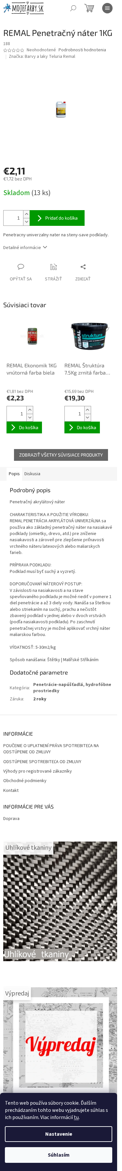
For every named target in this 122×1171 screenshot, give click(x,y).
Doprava (11, 818)
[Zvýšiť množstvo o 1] (26, 214)
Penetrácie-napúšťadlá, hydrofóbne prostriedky (72, 687)
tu (76, 1117)
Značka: (42, 56)
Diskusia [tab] (32, 474)
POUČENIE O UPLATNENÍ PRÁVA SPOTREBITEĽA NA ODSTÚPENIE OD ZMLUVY (51, 749)
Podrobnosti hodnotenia (82, 50)
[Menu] (107, 8)
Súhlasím (59, 1155)
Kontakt (11, 791)
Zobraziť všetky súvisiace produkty (61, 455)
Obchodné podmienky (25, 781)
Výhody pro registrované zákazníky (37, 771)
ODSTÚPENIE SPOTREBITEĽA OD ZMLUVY (42, 762)
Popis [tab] (14, 474)
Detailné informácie (22, 247)
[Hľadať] (73, 8)
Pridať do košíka (61, 218)
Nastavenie (58, 1134)
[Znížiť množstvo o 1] (26, 222)
